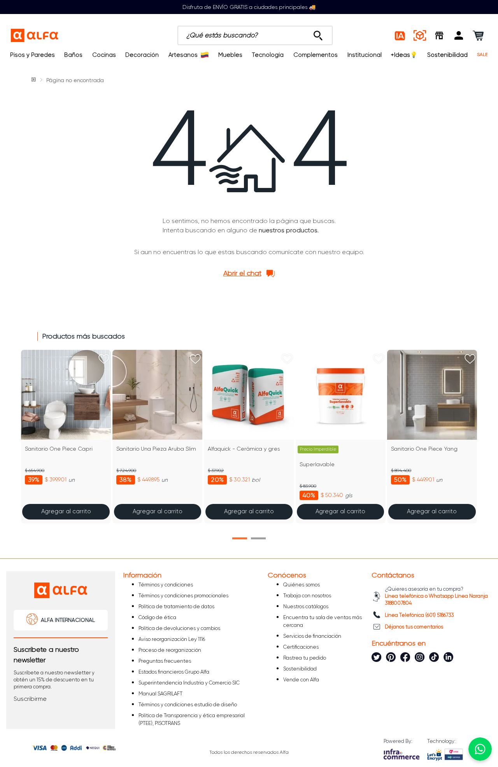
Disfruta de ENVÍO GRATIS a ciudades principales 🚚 (249, 7)
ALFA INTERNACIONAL (68, 620)
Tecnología (268, 54)
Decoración (142, 54)
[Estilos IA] (400, 35)
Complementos (315, 54)
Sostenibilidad (447, 54)
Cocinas (104, 54)
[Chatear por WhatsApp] (480, 749)
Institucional (364, 54)
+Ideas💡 (404, 54)
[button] (458, 35)
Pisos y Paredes (32, 54)
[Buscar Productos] (318, 33)
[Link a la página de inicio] (34, 80)
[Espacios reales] (420, 35)
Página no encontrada (75, 80)
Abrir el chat (242, 273)
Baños (73, 54)
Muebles (230, 54)
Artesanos (183, 54)
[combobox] (255, 35)
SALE (482, 54)
